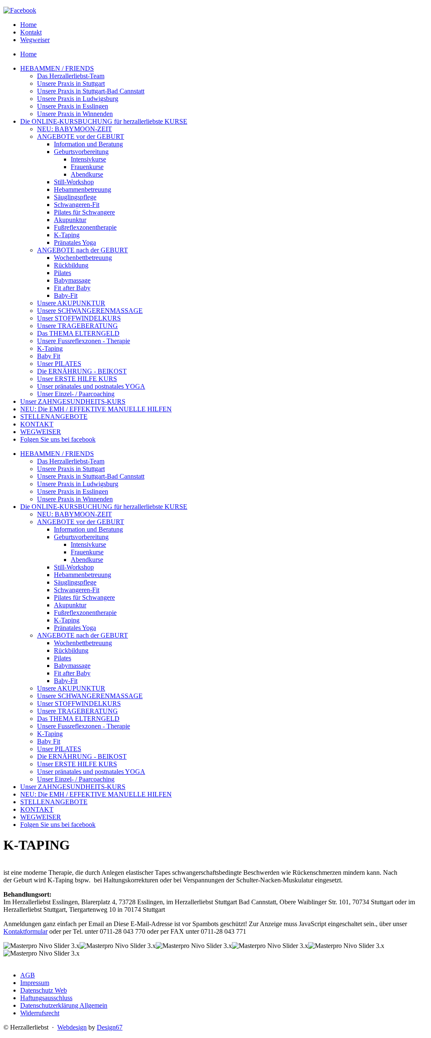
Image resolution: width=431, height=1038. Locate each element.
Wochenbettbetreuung (83, 642)
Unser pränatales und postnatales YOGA (91, 771)
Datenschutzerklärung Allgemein (63, 1005)
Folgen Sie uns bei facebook (58, 824)
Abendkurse (87, 559)
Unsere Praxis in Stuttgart (71, 468)
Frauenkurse (87, 552)
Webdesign (72, 1027)
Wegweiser (35, 39)
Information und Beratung (88, 529)
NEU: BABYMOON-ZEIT (74, 514)
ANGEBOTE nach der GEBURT (82, 635)
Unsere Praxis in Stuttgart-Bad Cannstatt (90, 476)
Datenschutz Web (43, 990)
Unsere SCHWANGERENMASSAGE (90, 695)
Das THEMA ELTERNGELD (78, 718)
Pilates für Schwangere (84, 597)
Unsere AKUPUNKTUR (71, 688)
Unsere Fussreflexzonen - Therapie (83, 726)
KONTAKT (36, 809)
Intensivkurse (88, 544)
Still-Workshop (74, 567)
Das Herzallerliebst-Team (70, 461)
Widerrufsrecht (39, 1013)
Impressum (34, 982)
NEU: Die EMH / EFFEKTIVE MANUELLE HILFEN (96, 794)
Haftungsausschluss (46, 997)
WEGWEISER (40, 817)
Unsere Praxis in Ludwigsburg (77, 483)
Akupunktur (70, 605)
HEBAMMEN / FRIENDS (57, 453)
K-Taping (67, 620)
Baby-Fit (65, 680)
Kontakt (31, 32)
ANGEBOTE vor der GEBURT (80, 521)
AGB (27, 975)
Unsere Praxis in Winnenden (75, 499)
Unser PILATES (59, 748)
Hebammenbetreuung (82, 574)
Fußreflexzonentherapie (85, 612)
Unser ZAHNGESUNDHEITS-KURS (72, 786)
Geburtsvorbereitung (81, 536)
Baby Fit (48, 741)
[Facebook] (19, 10)
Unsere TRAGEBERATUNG (77, 711)
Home (28, 24)
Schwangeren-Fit (76, 589)
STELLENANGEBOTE (54, 801)
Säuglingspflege (75, 582)
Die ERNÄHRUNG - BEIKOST (82, 756)
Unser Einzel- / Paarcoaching (75, 779)
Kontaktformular (25, 931)
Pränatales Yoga (75, 627)
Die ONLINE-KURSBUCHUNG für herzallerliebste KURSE (103, 506)
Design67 (109, 1027)
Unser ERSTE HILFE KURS (77, 764)
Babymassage (72, 665)
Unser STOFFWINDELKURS (79, 703)
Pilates (62, 658)
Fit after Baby (72, 673)
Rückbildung (71, 650)
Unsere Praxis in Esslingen (72, 491)
